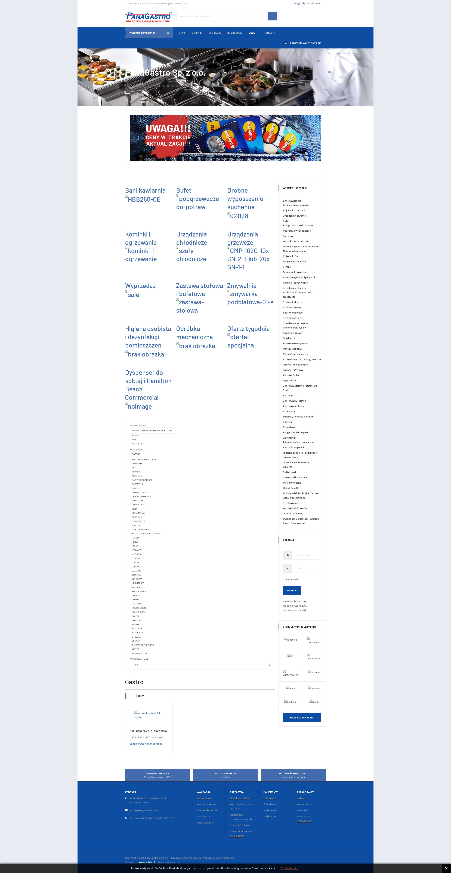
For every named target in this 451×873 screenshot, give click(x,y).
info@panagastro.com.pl (143, 810)
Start (183, 32)
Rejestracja (270, 804)
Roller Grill (139, 612)
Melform (137, 579)
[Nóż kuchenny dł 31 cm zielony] (149, 715)
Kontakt (270, 32)
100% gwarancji (225, 775)
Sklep (253, 32)
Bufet (286, 221)
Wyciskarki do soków (295, 508)
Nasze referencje (206, 810)
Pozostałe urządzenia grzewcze (302, 359)
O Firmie (197, 32)
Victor (136, 649)
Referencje (234, 32)
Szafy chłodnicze (293, 312)
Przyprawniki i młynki (295, 432)
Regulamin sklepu (240, 798)
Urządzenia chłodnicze (191, 238)
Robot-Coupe (139, 608)
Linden (135, 562)
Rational (137, 604)
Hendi (135, 542)
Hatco (135, 538)
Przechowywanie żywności (299, 277)
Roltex (136, 616)
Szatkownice (290, 503)
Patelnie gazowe (293, 348)
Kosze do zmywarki (294, 447)
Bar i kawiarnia (292, 200)
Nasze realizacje (206, 804)
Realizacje (214, 32)
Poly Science (139, 591)
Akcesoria (289, 411)
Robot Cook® (290, 488)
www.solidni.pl (147, 862)
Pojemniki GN (290, 256)
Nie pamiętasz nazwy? (295, 605)
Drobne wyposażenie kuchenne (301, 246)
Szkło (286, 390)
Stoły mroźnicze (292, 307)
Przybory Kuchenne (294, 261)
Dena (134, 509)
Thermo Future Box (143, 645)
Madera (136, 575)
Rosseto (137, 620)
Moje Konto (270, 810)
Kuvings (136, 554)
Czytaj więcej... (289, 868)
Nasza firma (203, 798)
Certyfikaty (203, 816)
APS (134, 467)
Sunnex (136, 641)
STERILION (137, 632)
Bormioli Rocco (141, 492)
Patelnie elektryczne (295, 343)
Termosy (288, 236)
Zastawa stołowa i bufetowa (199, 289)
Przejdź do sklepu (302, 717)
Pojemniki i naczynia (295, 210)
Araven (136, 472)
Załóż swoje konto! (293, 601)
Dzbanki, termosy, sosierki (298, 416)
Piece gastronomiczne (296, 354)
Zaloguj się (299, 3)
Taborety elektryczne (295, 364)
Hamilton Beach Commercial (148, 533)
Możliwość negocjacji (293, 775)
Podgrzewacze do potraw (298, 225)
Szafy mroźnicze (292, 317)
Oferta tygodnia (292, 513)
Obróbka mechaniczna (194, 332)
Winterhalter (139, 653)
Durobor (137, 517)
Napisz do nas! (205, 822)
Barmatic (137, 484)
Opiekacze (289, 338)
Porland (136, 595)
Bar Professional (142, 480)
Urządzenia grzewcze (242, 238)
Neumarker (138, 583)
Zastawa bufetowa (294, 400)
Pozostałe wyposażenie (297, 230)
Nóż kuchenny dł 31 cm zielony (148, 730)
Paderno (137, 587)
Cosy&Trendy (139, 504)
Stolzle (136, 637)
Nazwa (135, 435)
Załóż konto (315, 3)
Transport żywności (295, 272)
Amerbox (137, 463)
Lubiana (136, 566)
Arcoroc (137, 476)
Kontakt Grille (291, 375)
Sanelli (136, 624)
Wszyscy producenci (144, 459)
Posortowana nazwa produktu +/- (152, 430)
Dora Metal (138, 513)
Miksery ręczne (292, 482)
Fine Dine (137, 525)
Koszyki (287, 421)
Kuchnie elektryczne (295, 327)
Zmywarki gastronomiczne (298, 442)
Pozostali (138, 599)
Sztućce (288, 395)
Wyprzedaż (289, 380)
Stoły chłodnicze (292, 302)
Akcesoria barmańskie (296, 205)
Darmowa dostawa (157, 775)
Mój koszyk (269, 816)
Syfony (287, 266)
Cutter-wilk (289, 472)
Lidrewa (136, 558)
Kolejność (138, 443)
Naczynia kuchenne (294, 251)
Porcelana (289, 427)
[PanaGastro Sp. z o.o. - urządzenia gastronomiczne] (149, 17)
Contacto (137, 500)
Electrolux (138, 521)
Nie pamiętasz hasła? (294, 610)
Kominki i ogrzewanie (141, 238)
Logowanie (269, 798)
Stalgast (137, 628)
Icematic (137, 550)
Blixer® (287, 466)
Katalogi (302, 798)
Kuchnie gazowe (292, 332)
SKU (134, 439)
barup (135, 488)
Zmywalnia (289, 437)
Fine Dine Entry (140, 529)
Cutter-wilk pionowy (295, 477)
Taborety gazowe (293, 369)
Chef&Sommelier (141, 496)
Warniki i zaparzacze (295, 241)
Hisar (135, 546)
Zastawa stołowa (293, 406)
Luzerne (136, 571)
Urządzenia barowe (294, 215)
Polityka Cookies (239, 825)
